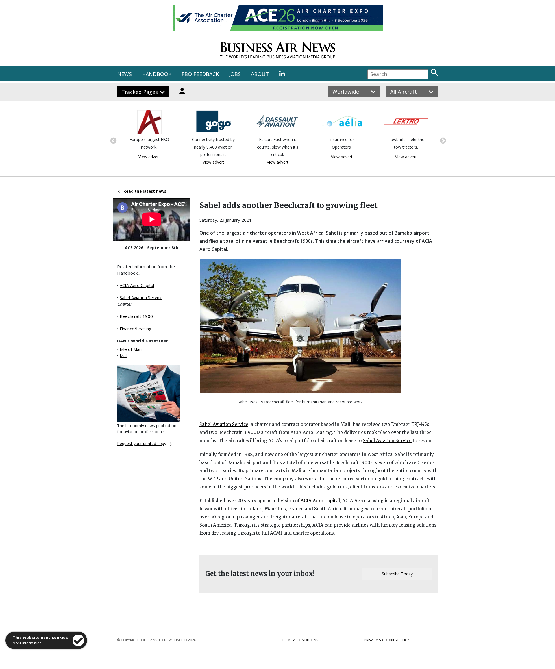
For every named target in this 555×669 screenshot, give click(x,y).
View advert (149, 157)
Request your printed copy (141, 443)
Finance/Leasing (135, 328)
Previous (113, 140)
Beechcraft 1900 (136, 316)
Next (442, 140)
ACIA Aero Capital (137, 285)
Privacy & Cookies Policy (386, 640)
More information (27, 643)
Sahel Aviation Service (141, 297)
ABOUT (260, 74)
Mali (123, 355)
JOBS (235, 74)
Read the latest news (144, 191)
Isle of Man (131, 349)
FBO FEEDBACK (200, 74)
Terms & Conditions (300, 640)
